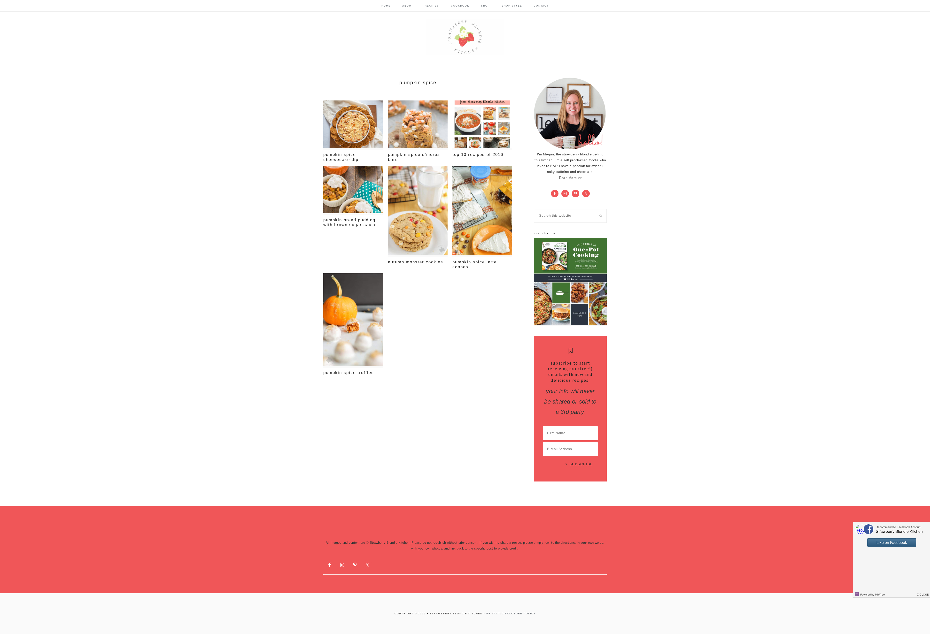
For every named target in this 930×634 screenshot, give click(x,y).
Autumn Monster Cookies (415, 262)
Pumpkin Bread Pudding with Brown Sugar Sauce (350, 222)
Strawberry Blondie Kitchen (465, 37)
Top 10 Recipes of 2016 (477, 154)
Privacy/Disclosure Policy (511, 613)
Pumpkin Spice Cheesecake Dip (340, 157)
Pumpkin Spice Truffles (348, 372)
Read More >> (570, 178)
